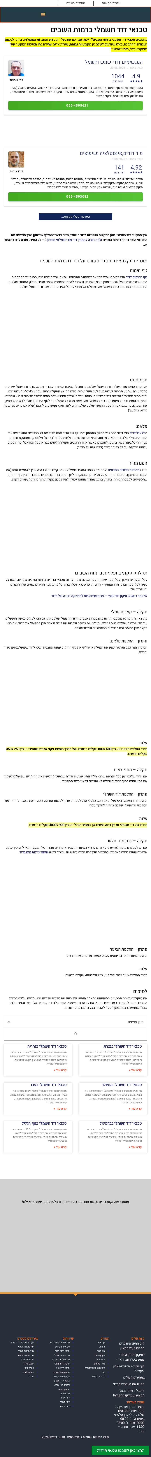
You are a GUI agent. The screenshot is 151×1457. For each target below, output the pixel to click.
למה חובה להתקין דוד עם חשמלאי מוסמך (74, 239)
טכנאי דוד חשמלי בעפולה (121, 1085)
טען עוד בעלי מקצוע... (75, 217)
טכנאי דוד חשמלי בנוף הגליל (44, 1123)
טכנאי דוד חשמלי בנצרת (123, 1046)
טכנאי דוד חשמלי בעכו (49, 1085)
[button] (43, 14)
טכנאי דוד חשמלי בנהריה (47, 1046)
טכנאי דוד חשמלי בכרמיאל (121, 1123)
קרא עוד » (135, 1070)
